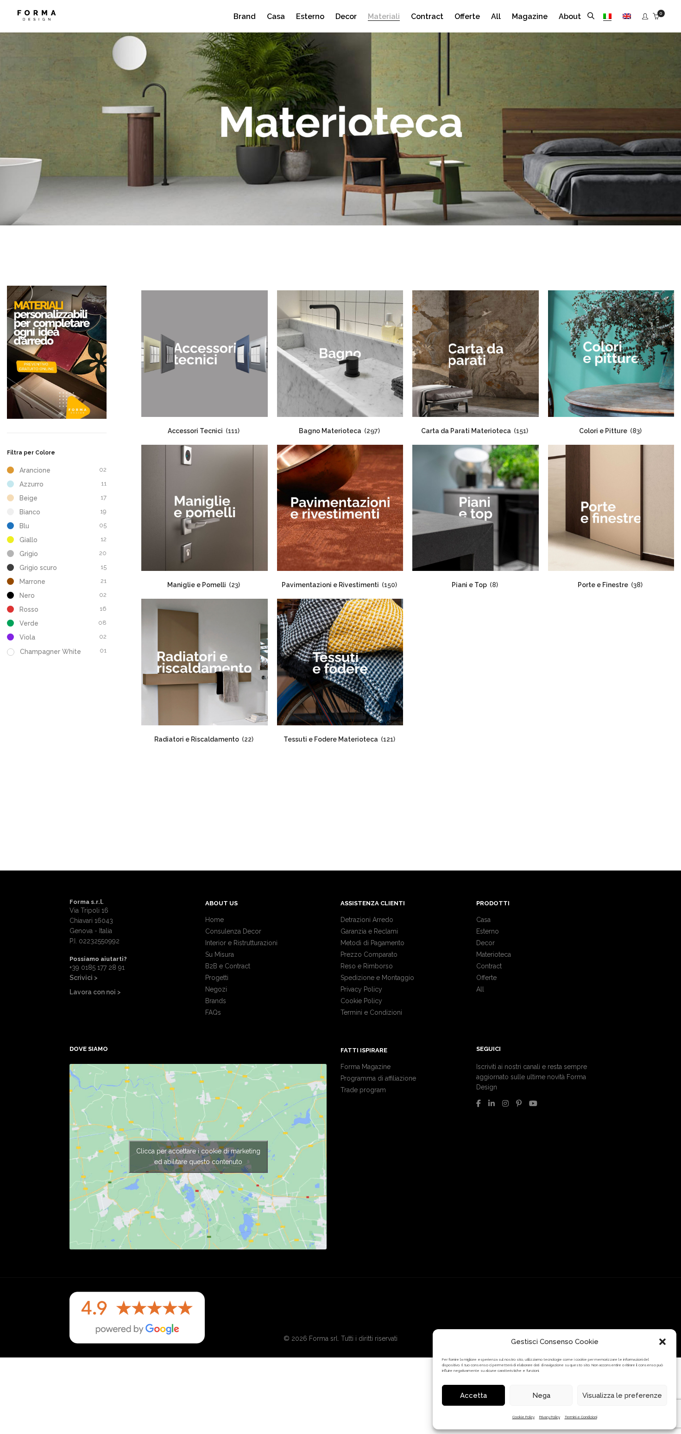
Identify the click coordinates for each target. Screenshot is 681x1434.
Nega (541, 1395)
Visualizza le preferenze (622, 1395)
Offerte (486, 977)
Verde (28, 623)
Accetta (473, 1395)
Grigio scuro (38, 567)
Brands (215, 1001)
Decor (485, 943)
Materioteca (493, 954)
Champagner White (50, 651)
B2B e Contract (227, 966)
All (480, 989)
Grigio (28, 553)
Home (214, 919)
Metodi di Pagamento (372, 943)
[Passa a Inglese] (627, 16)
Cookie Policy (523, 1417)
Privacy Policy (549, 1417)
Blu (24, 526)
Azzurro (31, 484)
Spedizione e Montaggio (377, 977)
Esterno (487, 931)
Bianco (29, 512)
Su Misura (219, 954)
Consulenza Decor (233, 931)
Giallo (28, 540)
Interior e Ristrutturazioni (241, 943)
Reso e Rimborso (366, 966)
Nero (27, 595)
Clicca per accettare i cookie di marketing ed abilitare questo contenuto (198, 1156)
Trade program (363, 1090)
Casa (483, 919)
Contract (489, 966)
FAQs (213, 1012)
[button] (662, 1341)
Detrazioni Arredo (366, 919)
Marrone (32, 581)
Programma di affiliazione (378, 1078)
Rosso (28, 609)
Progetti (216, 977)
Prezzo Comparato (368, 954)
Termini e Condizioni (581, 1417)
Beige (28, 498)
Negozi (216, 989)
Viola (27, 637)
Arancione (34, 470)
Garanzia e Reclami (369, 931)
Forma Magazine (365, 1066)
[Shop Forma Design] (36, 17)
